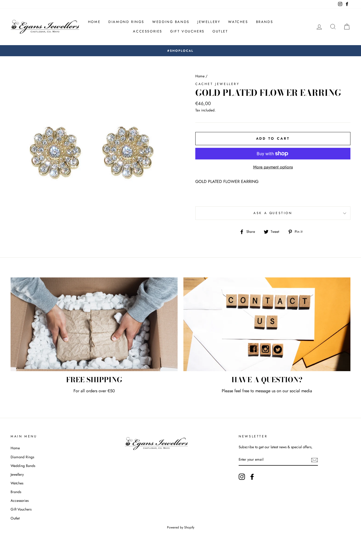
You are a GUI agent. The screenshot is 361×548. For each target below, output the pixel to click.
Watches (238, 21)
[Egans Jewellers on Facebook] (252, 477)
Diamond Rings (126, 21)
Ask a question (272, 213)
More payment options (273, 167)
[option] (180, 51)
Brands (264, 21)
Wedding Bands (170, 21)
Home (94, 21)
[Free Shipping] (94, 324)
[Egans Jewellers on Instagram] (242, 477)
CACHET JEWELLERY (217, 84)
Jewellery (208, 21)
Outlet (220, 31)
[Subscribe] (314, 459)
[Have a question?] (266, 324)
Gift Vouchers (187, 31)
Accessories (147, 31)
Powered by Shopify (180, 527)
